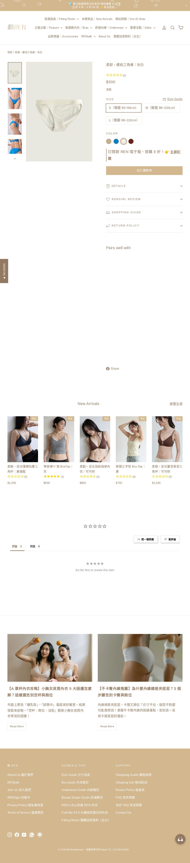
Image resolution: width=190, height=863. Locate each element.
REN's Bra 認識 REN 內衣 (80, 805)
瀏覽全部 (176, 404)
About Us (104, 36)
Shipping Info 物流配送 (131, 782)
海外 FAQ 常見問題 (129, 805)
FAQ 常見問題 (125, 797)
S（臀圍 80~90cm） (123, 108)
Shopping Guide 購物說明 (133, 774)
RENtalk (87, 36)
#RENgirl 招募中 (18, 797)
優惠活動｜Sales (141, 27)
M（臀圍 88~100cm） (161, 108)
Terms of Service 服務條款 (25, 812)
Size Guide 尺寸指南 (76, 774)
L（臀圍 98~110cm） (124, 120)
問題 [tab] (32, 546)
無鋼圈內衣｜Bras (77, 27)
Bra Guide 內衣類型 (75, 782)
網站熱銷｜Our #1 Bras (130, 18)
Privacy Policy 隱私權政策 (25, 805)
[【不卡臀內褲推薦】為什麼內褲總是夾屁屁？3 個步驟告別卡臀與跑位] (140, 658)
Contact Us (123, 812)
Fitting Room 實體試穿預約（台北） (86, 820)
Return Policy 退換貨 (130, 789)
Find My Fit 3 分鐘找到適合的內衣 (85, 812)
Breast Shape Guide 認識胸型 (82, 797)
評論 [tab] (14, 546)
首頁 (9, 52)
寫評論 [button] (172, 539)
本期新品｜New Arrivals (97, 18)
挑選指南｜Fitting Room (60, 18)
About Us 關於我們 (20, 774)
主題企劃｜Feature (47, 27)
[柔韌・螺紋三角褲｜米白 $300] (112, 301)
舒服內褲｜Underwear (109, 27)
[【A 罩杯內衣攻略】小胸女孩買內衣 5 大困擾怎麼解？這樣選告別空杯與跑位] (49, 658)
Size (110, 99)
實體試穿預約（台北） (128, 36)
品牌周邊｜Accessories (63, 36)
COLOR (112, 133)
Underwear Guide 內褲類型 (80, 789)
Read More (17, 726)
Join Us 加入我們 (19, 789)
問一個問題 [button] (147, 539)
